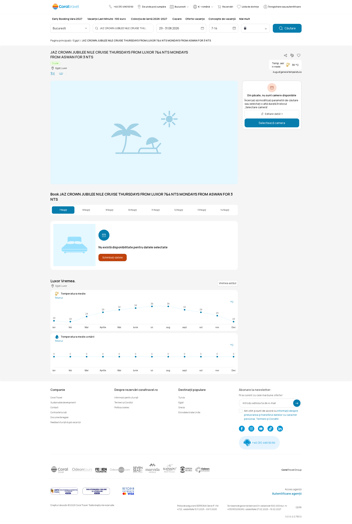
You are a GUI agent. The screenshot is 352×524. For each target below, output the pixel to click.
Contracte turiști (58, 412)
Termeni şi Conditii (267, 419)
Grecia (181, 407)
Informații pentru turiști (126, 397)
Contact (54, 407)
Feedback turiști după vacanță (65, 422)
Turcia (181, 397)
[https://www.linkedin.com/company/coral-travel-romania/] (280, 429)
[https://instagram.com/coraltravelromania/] (251, 429)
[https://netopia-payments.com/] (128, 494)
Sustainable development (63, 402)
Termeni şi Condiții (123, 402)
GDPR (299, 507)
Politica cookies (121, 407)
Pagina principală (60, 40)
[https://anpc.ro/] (64, 494)
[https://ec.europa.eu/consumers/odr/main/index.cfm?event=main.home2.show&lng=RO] (96, 494)
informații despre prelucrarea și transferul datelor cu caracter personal (271, 415)
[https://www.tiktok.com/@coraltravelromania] (270, 429)
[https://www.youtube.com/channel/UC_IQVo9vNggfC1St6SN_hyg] (261, 429)
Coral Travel (56, 397)
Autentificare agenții (287, 494)
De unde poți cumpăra (154, 6)
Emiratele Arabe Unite (189, 412)
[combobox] (68, 28)
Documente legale (59, 417)
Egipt (76, 40)
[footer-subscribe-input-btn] (296, 403)
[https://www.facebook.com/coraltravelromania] (242, 429)
